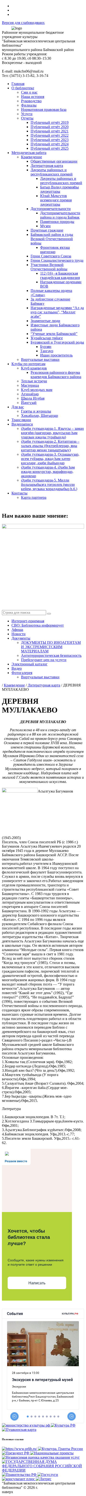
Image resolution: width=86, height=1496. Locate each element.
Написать (36, 1283)
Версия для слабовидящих (23, 23)
